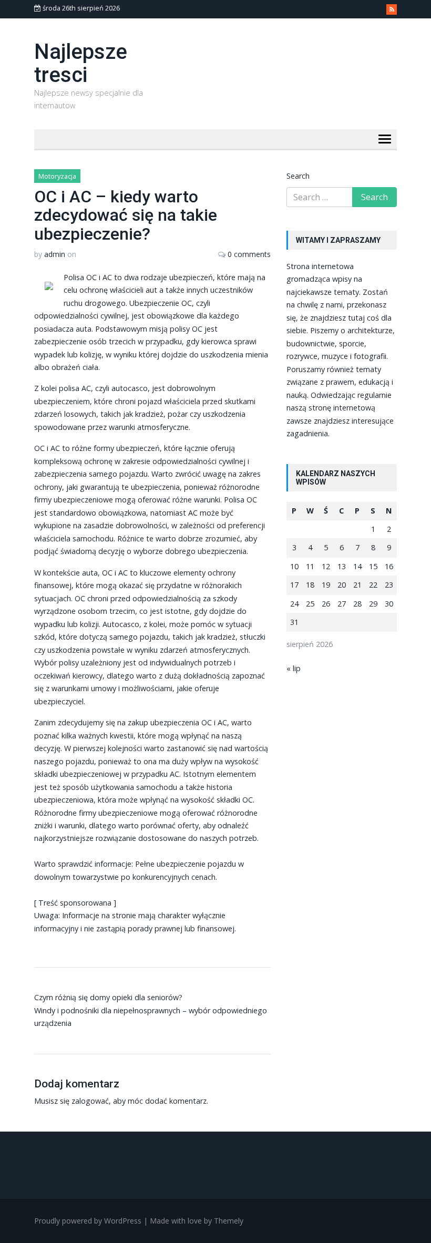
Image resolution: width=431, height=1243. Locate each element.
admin (54, 254)
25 (310, 604)
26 (326, 604)
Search (298, 176)
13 (341, 566)
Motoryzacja (57, 176)
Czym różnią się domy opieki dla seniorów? (108, 997)
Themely (228, 1221)
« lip (293, 668)
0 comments (249, 254)
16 (389, 566)
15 (373, 566)
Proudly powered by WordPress (87, 1221)
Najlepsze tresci (80, 63)
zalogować (90, 1101)
